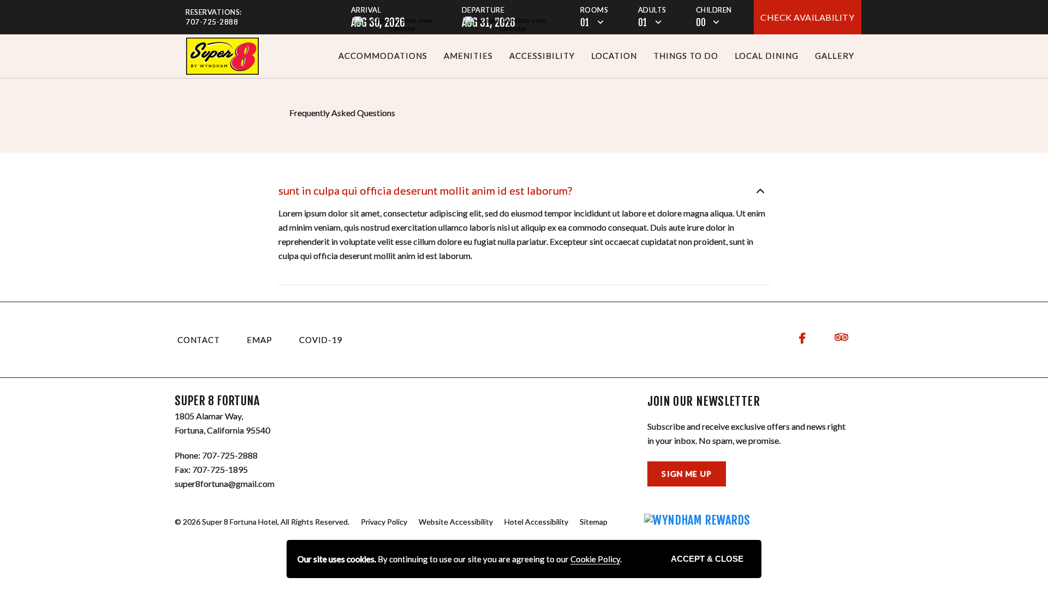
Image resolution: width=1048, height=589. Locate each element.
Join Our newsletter (703, 401)
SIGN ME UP (687, 473)
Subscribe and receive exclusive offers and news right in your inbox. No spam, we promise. (746, 433)
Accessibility (542, 56)
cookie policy (595, 559)
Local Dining (767, 56)
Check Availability (807, 17)
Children (714, 9)
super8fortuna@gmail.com (225, 483)
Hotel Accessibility (536, 521)
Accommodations (382, 56)
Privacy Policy (384, 521)
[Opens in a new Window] (222, 56)
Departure (483, 9)
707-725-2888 (212, 21)
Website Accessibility (456, 521)
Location (614, 56)
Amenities (468, 56)
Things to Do (685, 56)
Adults (652, 9)
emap (259, 340)
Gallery (834, 56)
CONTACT (198, 340)
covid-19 (320, 340)
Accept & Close (707, 558)
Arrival (366, 9)
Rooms (594, 9)
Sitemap (594, 521)
